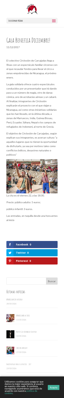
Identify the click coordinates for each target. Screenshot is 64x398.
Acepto (53, 387)
